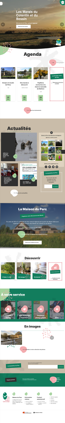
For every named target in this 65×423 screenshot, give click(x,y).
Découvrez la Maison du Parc (32, 242)
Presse (52, 398)
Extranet (52, 400)
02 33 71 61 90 (41, 401)
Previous (3, 24)
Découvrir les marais (23, 26)
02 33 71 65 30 (29, 401)
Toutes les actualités (21, 193)
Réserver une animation (60, 62)
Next (62, 24)
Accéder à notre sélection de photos (35, 349)
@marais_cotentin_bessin (51, 137)
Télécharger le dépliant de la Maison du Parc (35, 234)
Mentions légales (54, 397)
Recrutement (53, 403)
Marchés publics (54, 401)
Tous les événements (35, 110)
